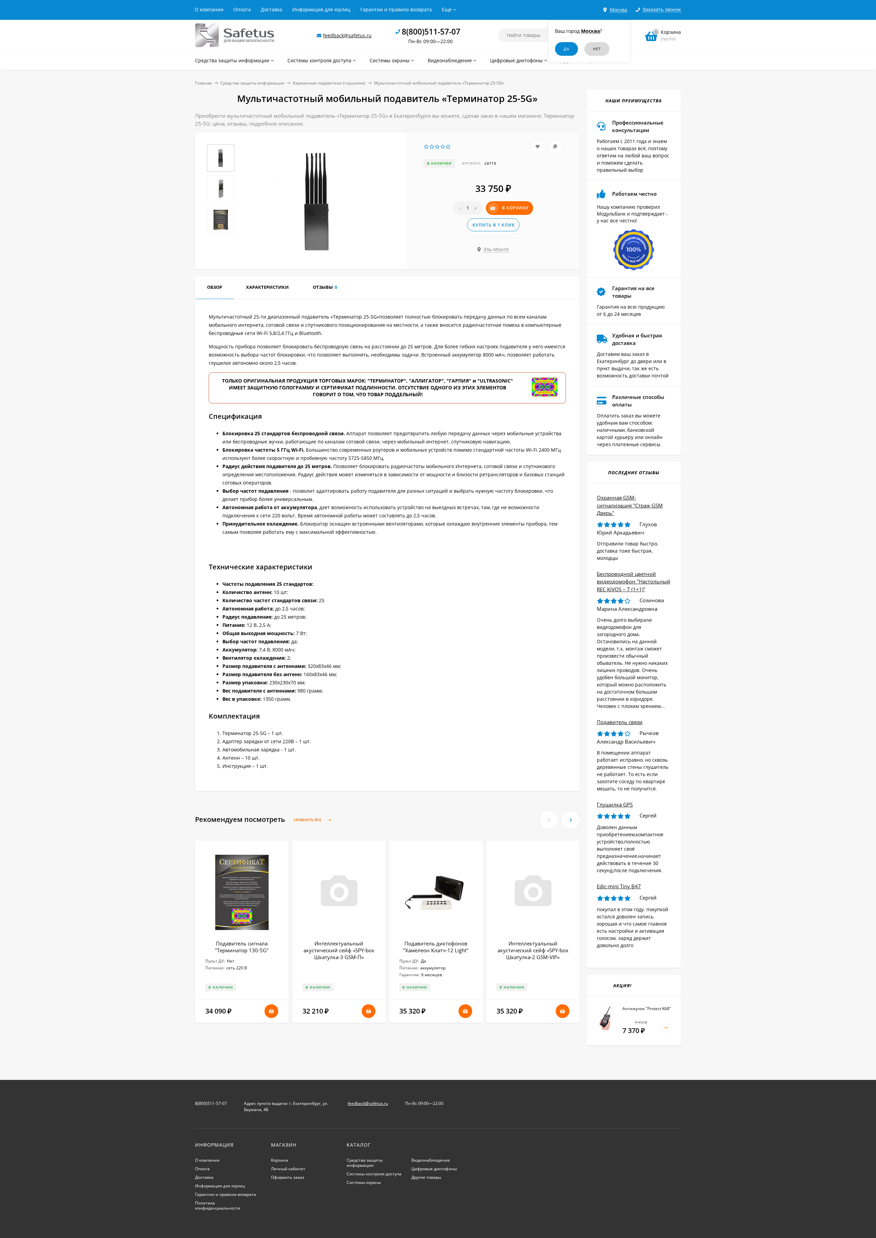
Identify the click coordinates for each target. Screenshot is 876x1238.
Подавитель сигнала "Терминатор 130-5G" (242, 947)
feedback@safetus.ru (347, 35)
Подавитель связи (620, 722)
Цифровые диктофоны (434, 1169)
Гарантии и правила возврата (396, 9)
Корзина (279, 1160)
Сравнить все (308, 819)
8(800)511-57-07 (431, 31)
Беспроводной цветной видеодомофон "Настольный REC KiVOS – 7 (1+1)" (633, 581)
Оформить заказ (287, 1177)
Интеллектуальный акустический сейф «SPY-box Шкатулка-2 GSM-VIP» (533, 950)
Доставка (271, 9)
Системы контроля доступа (374, 1174)
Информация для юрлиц (321, 9)
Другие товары (426, 1177)
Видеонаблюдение (430, 1160)
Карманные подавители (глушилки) (329, 83)
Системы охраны (364, 1182)
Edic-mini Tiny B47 (619, 886)
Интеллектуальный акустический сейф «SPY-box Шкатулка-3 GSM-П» (339, 950)
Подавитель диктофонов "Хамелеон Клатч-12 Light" (435, 947)
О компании (209, 9)
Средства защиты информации (252, 83)
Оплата (242, 9)
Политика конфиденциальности (217, 1205)
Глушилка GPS (615, 804)
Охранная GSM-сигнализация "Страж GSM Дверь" (630, 505)
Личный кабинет (288, 1169)
